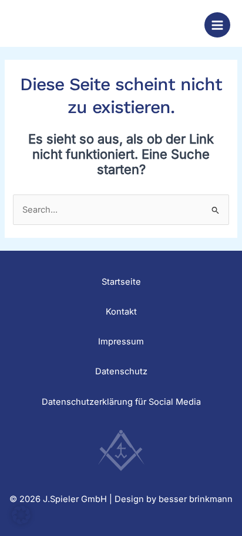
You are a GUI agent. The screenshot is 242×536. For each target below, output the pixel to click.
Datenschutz (121, 371)
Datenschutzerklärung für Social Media (121, 402)
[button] (21, 515)
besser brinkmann (196, 499)
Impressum (121, 341)
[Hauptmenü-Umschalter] (217, 25)
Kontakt (121, 311)
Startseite (121, 281)
